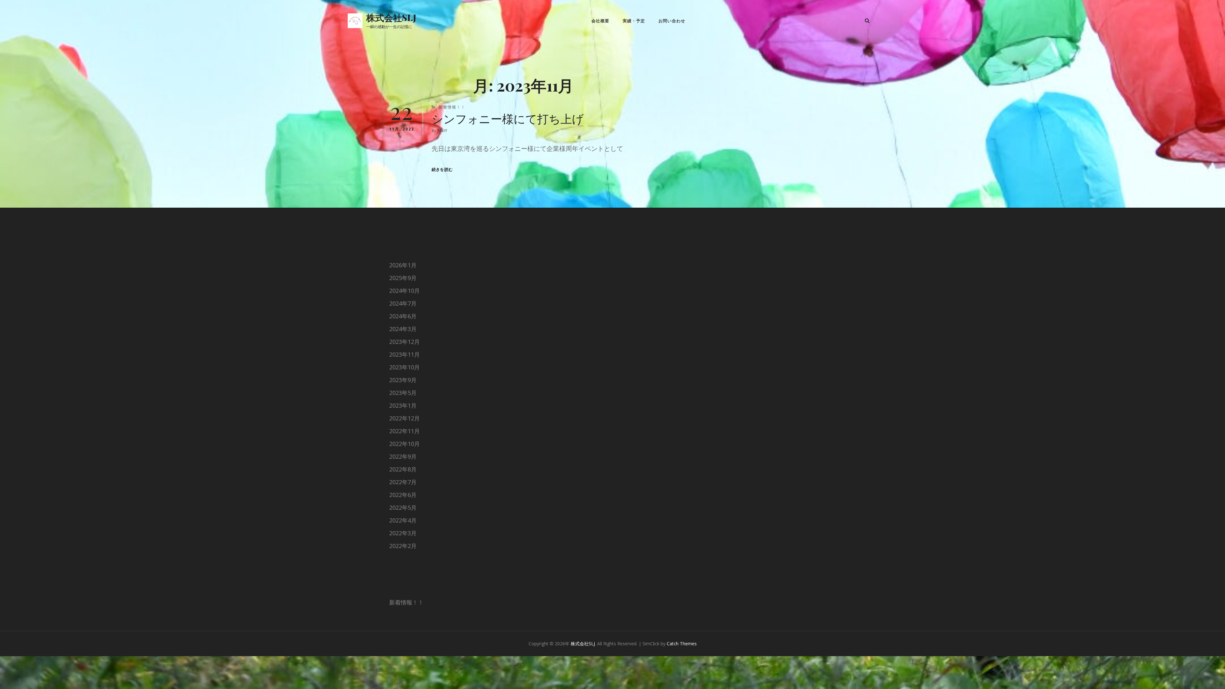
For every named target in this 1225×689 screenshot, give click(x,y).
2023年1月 (403, 405)
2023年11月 (404, 354)
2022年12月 (404, 418)
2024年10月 (404, 290)
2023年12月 (404, 341)
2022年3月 (403, 533)
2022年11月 (404, 431)
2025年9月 (403, 278)
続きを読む (442, 169)
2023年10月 (404, 367)
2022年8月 (403, 469)
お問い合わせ (671, 21)
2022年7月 (403, 482)
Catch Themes (682, 644)
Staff (442, 130)
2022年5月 (403, 507)
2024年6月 (403, 316)
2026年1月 (403, 265)
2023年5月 (403, 392)
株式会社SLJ (391, 17)
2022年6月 (403, 495)
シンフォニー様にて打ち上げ (508, 118)
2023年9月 (403, 380)
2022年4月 (403, 520)
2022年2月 (403, 546)
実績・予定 (634, 21)
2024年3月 (403, 329)
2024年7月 (403, 303)
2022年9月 (403, 456)
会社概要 (600, 21)
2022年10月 (404, 444)
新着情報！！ (452, 107)
